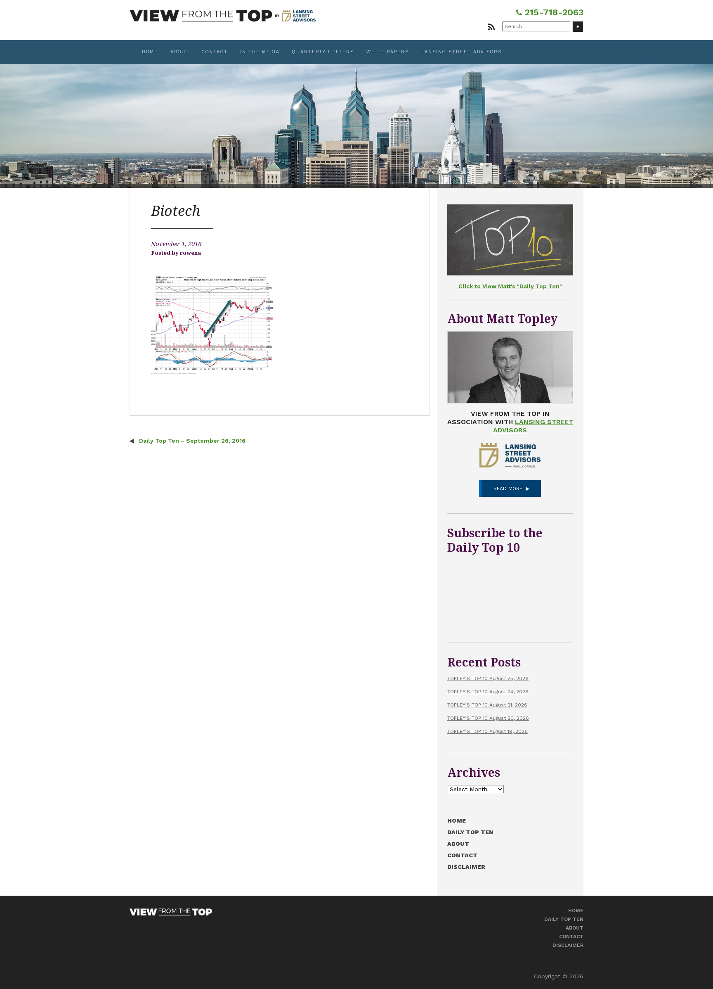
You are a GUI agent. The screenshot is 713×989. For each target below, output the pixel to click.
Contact (215, 52)
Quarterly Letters (323, 52)
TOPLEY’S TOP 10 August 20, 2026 (488, 718)
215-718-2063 (552, 12)
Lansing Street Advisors (461, 52)
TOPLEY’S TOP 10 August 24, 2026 (488, 692)
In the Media (260, 52)
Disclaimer (466, 866)
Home (150, 52)
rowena (190, 253)
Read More (507, 488)
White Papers (387, 52)
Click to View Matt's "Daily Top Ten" (510, 286)
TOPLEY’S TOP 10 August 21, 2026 (487, 705)
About (179, 52)
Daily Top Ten (470, 832)
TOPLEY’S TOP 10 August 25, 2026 (488, 678)
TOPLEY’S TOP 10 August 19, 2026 (487, 731)
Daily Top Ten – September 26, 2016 (191, 440)
